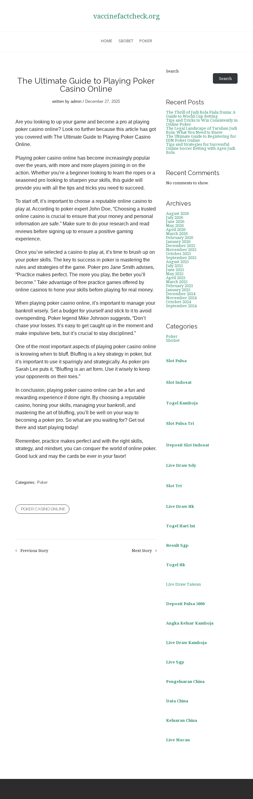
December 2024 (180, 293)
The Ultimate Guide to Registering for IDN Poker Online (201, 138)
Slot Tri (174, 485)
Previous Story (34, 551)
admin (76, 101)
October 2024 (178, 301)
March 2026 (177, 233)
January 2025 (178, 289)
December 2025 (180, 245)
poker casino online (43, 509)
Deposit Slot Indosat (187, 445)
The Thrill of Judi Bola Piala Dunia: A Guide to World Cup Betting (200, 114)
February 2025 (179, 285)
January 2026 (178, 241)
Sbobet (125, 41)
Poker (145, 41)
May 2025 (175, 273)
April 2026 (175, 229)
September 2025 (181, 257)
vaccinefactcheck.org (126, 15)
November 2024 (181, 297)
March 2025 (177, 281)
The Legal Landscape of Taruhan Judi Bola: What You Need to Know (201, 130)
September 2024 (181, 305)
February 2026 (179, 237)
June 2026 (175, 221)
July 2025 (174, 265)
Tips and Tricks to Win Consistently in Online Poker (202, 122)
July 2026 (174, 217)
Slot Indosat (179, 382)
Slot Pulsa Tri (180, 423)
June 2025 (175, 269)
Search (172, 71)
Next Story (142, 551)
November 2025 (181, 249)
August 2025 (177, 261)
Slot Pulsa (176, 360)
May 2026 (175, 225)
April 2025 (175, 277)
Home (106, 41)
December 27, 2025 (102, 101)
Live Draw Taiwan (183, 584)
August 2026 (177, 213)
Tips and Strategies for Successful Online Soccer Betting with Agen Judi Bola (200, 148)
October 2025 (178, 253)
